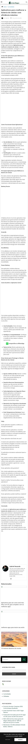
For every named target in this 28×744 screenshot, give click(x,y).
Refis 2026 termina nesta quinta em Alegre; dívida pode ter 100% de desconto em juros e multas (13, 720)
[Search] (24, 659)
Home (4, 7)
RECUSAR (7, 739)
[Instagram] (11, 578)
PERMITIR (20, 739)
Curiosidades (11, 7)
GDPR (20, 736)
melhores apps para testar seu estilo (12, 627)
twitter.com (3, 684)
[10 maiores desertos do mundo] (14, 639)
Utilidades (6, 696)
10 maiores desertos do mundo (11, 648)
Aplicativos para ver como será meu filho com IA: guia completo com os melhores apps (12, 604)
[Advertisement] (14, 109)
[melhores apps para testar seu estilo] (14, 618)
